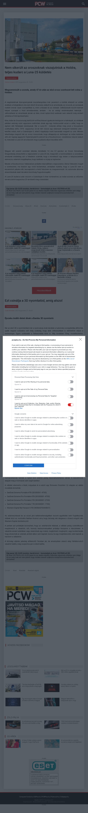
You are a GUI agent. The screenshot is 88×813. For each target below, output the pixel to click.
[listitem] (44, 377)
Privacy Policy (56, 473)
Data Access (44, 473)
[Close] (81, 340)
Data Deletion (31, 473)
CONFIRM (29, 465)
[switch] (70, 381)
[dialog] (44, 406)
